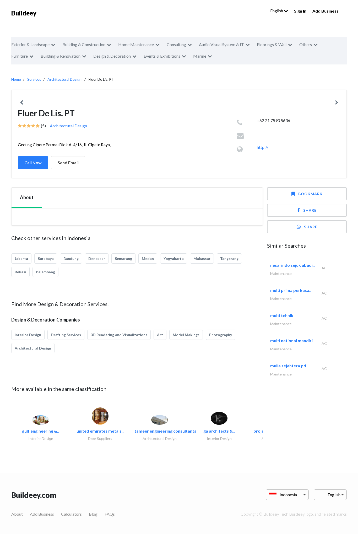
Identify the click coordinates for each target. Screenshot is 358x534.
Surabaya (46, 258)
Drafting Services (66, 335)
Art (160, 335)
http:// (262, 147)
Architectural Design (64, 79)
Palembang (45, 272)
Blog (93, 513)
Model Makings (186, 335)
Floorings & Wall (271, 44)
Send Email (68, 162)
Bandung (71, 258)
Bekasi (20, 272)
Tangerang (229, 258)
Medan (148, 258)
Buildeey (23, 13)
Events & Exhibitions (162, 55)
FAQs (110, 513)
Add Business (325, 10)
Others (305, 44)
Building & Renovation (60, 55)
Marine (199, 55)
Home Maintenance (136, 44)
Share (310, 210)
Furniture (19, 55)
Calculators (71, 513)
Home (16, 79)
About (17, 513)
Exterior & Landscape (30, 44)
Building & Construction (83, 44)
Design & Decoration (112, 55)
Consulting (176, 44)
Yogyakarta (174, 258)
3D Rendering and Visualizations (119, 335)
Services (34, 79)
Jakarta (21, 258)
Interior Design (28, 335)
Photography (220, 335)
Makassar (201, 258)
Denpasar (96, 258)
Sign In (300, 10)
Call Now (33, 162)
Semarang (123, 258)
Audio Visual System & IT (221, 44)
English (277, 10)
